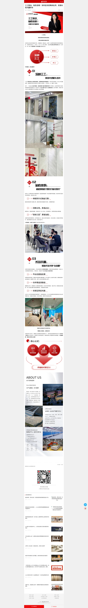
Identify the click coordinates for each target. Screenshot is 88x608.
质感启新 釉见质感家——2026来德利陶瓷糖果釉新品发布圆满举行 (37, 508)
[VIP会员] (60, 1)
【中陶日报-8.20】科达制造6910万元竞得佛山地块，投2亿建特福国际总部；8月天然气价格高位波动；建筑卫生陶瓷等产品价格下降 (37, 566)
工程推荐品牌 (56, 598)
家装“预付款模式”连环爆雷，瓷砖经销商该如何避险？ (36, 555)
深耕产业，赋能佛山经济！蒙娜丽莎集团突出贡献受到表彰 (36, 585)
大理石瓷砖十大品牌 (44, 596)
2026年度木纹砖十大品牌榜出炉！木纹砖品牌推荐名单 (37, 575)
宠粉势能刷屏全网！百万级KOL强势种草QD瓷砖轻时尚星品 (37, 517)
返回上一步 (25, 1)
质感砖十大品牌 (56, 596)
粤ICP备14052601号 (45, 601)
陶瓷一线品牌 (31, 596)
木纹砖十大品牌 (31, 598)
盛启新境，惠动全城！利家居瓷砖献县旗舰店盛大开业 (36, 497)
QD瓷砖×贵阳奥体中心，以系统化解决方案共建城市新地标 (37, 527)
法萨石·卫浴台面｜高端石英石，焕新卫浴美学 (35, 546)
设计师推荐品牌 (44, 598)
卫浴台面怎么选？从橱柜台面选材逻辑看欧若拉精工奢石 (36, 537)
